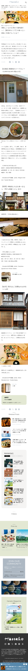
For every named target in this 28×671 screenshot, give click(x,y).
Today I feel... (7, 664)
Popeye (4, 662)
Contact (2, 655)
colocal (14, 662)
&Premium (8, 662)
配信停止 (22, 571)
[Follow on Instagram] (5, 644)
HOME (2, 5)
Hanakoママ (18, 662)
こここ (22, 662)
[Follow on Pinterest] (15, 644)
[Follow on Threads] (22, 644)
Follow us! (14, 591)
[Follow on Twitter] (12, 644)
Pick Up (14, 526)
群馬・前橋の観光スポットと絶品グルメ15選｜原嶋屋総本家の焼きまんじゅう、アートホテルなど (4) (16, 666)
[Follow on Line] (19, 644)
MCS (24, 662)
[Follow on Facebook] (9, 644)
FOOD (6, 5)
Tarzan (11, 662)
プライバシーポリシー (17, 575)
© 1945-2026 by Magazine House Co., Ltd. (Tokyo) (14, 658)
